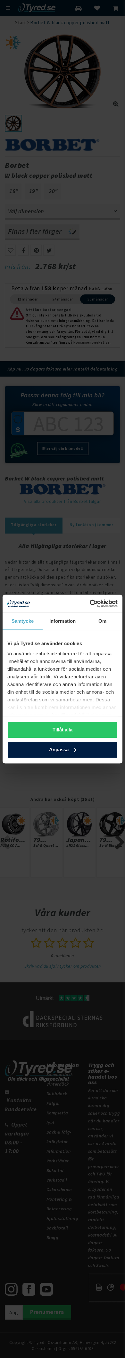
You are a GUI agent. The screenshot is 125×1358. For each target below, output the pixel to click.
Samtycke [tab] (23, 621)
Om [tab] (102, 621)
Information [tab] (62, 621)
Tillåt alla (62, 729)
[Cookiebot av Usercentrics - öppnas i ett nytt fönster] (90, 603)
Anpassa (59, 749)
